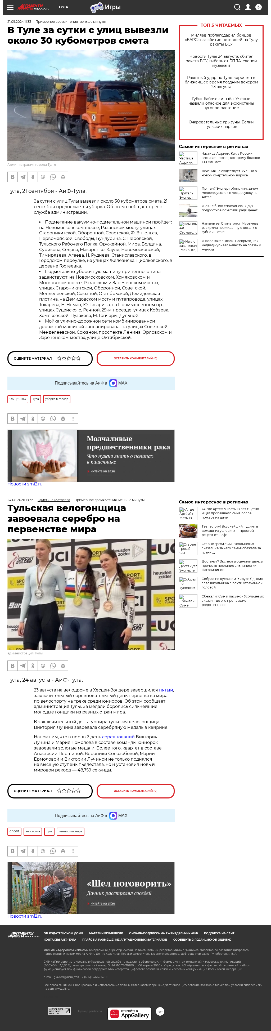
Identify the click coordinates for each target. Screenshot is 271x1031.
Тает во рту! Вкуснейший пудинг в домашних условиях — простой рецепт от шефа (230, 530)
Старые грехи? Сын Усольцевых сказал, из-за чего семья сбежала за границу (231, 548)
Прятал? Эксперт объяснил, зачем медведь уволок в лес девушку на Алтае (230, 192)
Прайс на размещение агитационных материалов (124, 939)
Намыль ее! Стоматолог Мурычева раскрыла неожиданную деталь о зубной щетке (230, 227)
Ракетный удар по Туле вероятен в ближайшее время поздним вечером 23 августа (221, 82)
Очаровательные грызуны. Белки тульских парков (221, 124)
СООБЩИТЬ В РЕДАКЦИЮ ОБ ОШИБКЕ (202, 939)
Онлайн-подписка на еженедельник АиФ (163, 933)
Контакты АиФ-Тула (60, 939)
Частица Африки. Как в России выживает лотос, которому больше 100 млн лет (231, 157)
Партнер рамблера (89, 1011)
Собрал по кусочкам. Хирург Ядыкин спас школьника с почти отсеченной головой (232, 583)
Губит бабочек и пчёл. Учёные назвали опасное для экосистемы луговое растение (221, 103)
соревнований (118, 736)
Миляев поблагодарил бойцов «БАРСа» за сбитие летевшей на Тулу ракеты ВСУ (221, 40)
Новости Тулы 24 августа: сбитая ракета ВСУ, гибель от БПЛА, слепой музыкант (221, 61)
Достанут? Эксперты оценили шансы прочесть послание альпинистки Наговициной (232, 565)
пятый (166, 690)
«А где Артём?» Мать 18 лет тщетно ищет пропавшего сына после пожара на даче (230, 513)
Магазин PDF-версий (106, 933)
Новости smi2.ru (25, 484)
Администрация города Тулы (31, 165)
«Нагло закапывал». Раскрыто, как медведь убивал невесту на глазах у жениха (231, 245)
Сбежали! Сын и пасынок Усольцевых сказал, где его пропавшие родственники (233, 600)
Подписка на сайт (219, 933)
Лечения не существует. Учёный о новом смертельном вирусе (229, 173)
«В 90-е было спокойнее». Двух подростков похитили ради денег (230, 208)
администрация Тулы (25, 653)
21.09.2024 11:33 (19, 22)
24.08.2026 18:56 (20, 500)
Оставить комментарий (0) (135, 358)
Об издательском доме (63, 933)
